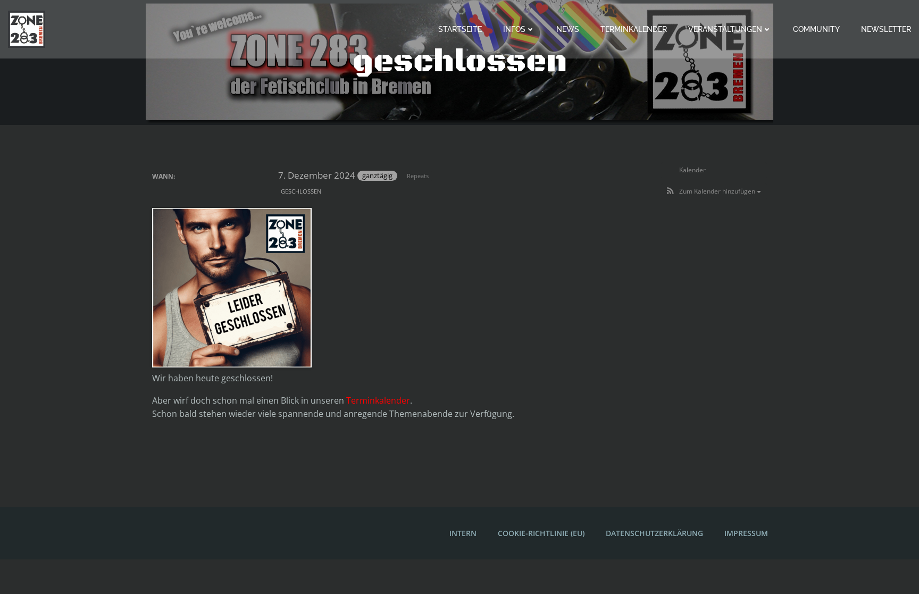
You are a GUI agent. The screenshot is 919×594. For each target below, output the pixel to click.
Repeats (417, 176)
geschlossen (301, 191)
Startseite (460, 29)
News (567, 29)
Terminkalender (633, 29)
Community (816, 29)
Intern (463, 533)
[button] (714, 191)
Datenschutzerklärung (654, 533)
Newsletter (886, 29)
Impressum (746, 533)
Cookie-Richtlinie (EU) (541, 533)
